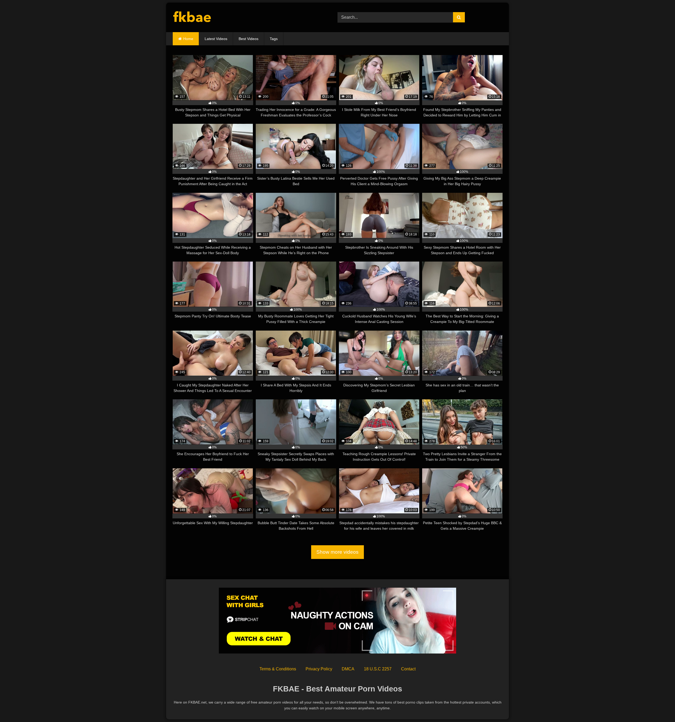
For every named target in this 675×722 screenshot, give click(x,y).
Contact (408, 669)
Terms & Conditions (277, 669)
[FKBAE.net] (192, 17)
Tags (274, 39)
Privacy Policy (319, 669)
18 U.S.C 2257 (378, 669)
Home (188, 39)
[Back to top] (658, 706)
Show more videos (337, 552)
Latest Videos (216, 39)
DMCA (348, 669)
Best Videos (248, 39)
